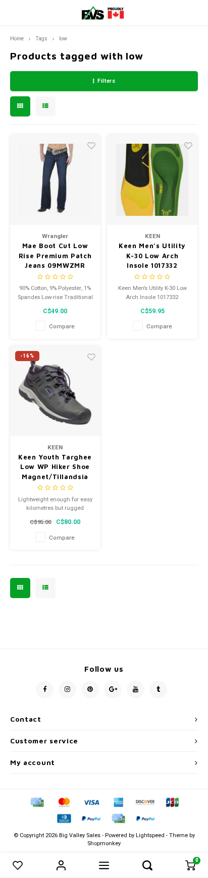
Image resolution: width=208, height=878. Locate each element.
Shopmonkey (104, 843)
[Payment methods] (36, 802)
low (63, 38)
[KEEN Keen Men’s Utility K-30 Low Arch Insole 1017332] (152, 180)
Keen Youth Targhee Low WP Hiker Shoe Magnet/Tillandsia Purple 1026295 (55, 467)
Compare (62, 326)
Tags (41, 38)
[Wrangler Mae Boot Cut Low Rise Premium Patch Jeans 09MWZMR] (55, 180)
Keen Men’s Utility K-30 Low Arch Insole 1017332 (152, 255)
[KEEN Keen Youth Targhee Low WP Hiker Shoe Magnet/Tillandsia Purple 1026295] (55, 391)
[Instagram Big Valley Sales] (67, 689)
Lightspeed (150, 835)
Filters (106, 81)
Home (17, 38)
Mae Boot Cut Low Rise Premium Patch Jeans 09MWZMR (55, 255)
